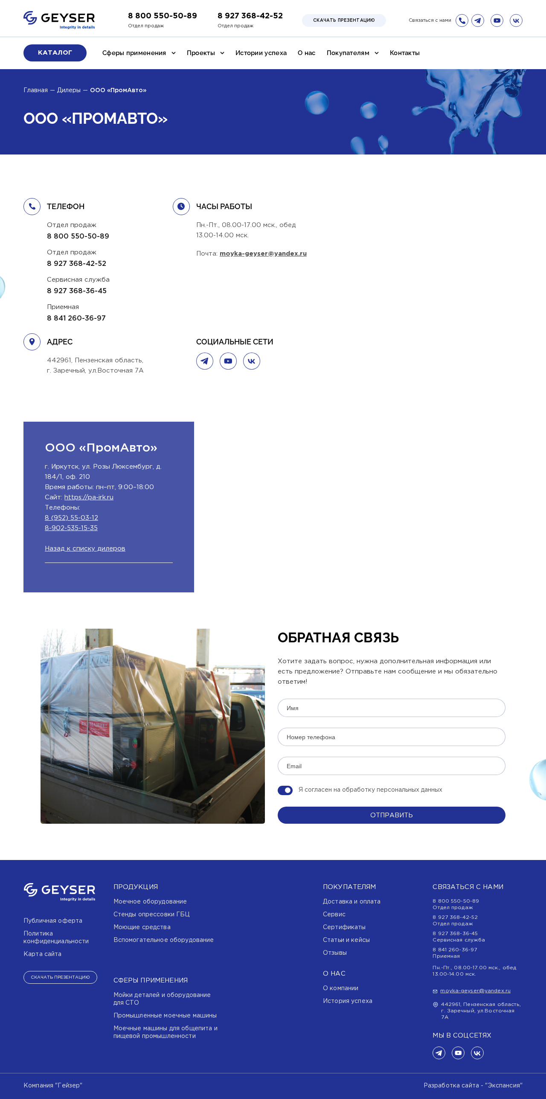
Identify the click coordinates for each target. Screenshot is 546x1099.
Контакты (405, 53)
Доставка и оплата (351, 901)
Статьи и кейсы (346, 940)
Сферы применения (134, 53)
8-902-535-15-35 (71, 528)
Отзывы (335, 953)
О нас (307, 53)
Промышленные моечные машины (165, 1015)
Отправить (391, 815)
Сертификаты (344, 927)
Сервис (334, 914)
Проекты (201, 53)
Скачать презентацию (344, 21)
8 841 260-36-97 (76, 318)
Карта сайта (42, 954)
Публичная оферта (52, 921)
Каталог (55, 52)
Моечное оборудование (150, 901)
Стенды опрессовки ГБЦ (151, 914)
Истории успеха (261, 53)
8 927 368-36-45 (77, 291)
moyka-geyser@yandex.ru (263, 254)
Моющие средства (142, 927)
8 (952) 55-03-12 (71, 518)
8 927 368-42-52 (250, 16)
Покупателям (348, 53)
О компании (340, 988)
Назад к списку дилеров (85, 548)
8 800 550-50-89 (162, 16)
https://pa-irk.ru (88, 497)
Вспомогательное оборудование (163, 940)
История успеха (347, 1001)
